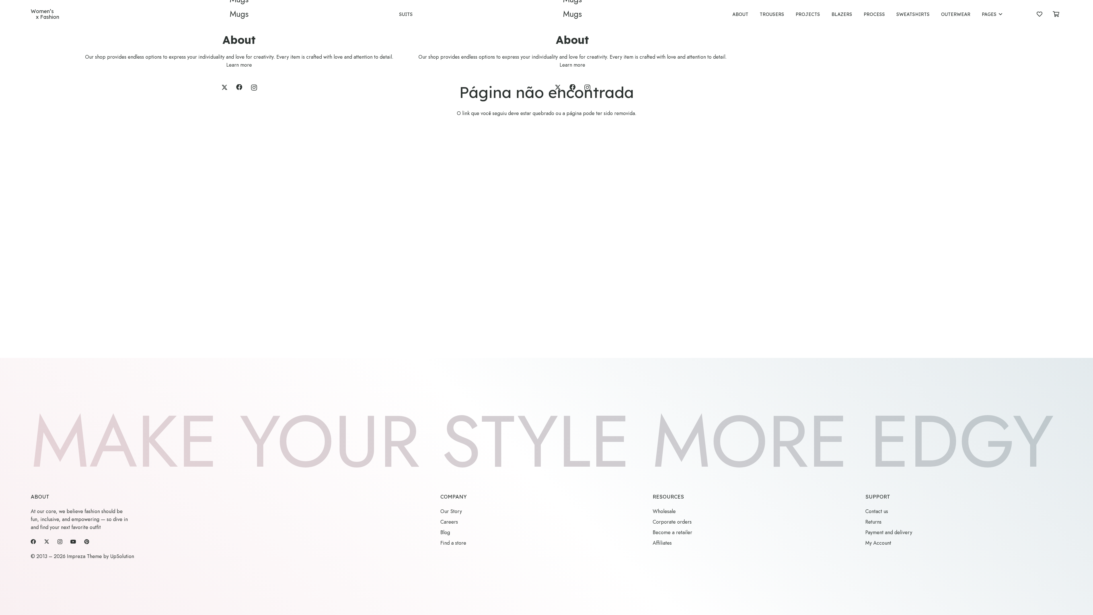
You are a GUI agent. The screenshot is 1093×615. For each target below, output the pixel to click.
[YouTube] (73, 541)
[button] (1000, 14)
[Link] (45, 14)
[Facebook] (239, 87)
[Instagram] (254, 87)
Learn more (239, 65)
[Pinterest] (86, 541)
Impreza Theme (84, 556)
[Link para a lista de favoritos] (1039, 14)
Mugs (239, 14)
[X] (224, 87)
